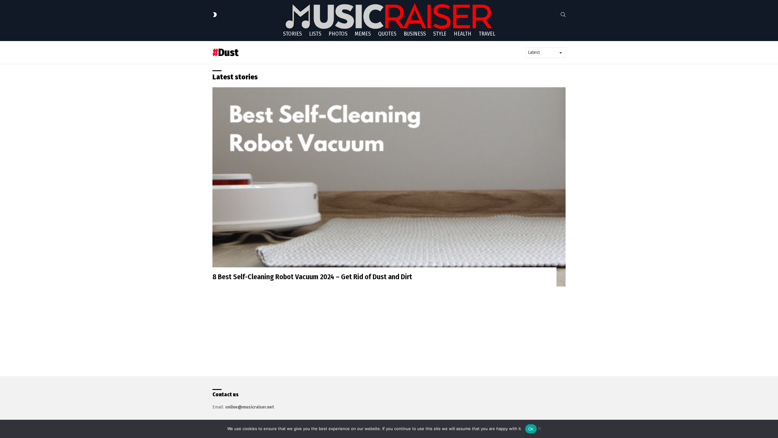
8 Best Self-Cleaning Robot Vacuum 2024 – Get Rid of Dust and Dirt (312, 277)
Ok (531, 428)
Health (462, 33)
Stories (292, 33)
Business (415, 33)
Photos (338, 33)
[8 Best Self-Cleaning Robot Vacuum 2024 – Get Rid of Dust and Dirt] (389, 186)
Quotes (387, 33)
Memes (363, 33)
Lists (315, 33)
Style (439, 33)
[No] (539, 427)
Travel (487, 33)
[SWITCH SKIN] (214, 14)
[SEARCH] (563, 14)
